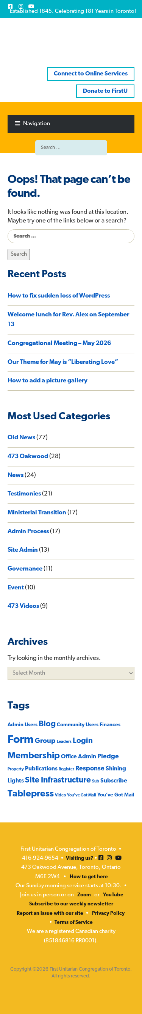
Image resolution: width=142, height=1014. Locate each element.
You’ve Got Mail (115, 795)
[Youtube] (31, 6)
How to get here (89, 876)
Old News (21, 438)
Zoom (84, 895)
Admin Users (22, 725)
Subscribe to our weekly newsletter (71, 904)
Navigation (36, 124)
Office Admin (78, 757)
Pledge (108, 756)
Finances (110, 725)
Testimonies (24, 494)
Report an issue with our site (50, 913)
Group (45, 741)
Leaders (64, 742)
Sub (95, 781)
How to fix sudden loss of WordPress (59, 296)
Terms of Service (74, 922)
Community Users (77, 725)
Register (66, 769)
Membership (34, 756)
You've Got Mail (81, 795)
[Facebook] (10, 6)
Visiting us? (79, 858)
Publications (41, 769)
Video (60, 795)
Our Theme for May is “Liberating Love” (63, 362)
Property (16, 769)
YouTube (113, 895)
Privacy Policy (108, 913)
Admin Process (28, 532)
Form (21, 740)
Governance (25, 569)
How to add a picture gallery (47, 381)
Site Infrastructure (58, 780)
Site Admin (23, 550)
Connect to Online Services (91, 74)
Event (16, 588)
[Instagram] (20, 6)
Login (83, 741)
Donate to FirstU (105, 91)
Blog (47, 724)
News (15, 475)
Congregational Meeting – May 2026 (59, 344)
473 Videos (23, 606)
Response (90, 768)
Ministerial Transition (37, 513)
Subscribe (113, 781)
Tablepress (31, 794)
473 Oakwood (28, 457)
